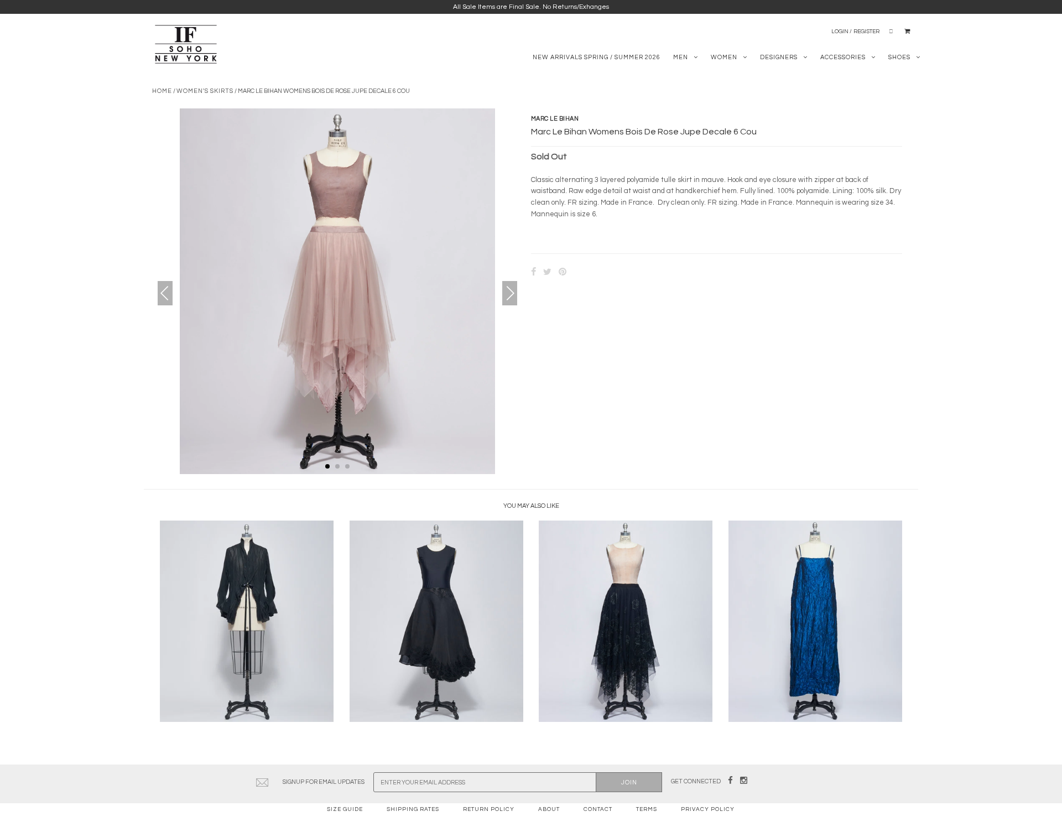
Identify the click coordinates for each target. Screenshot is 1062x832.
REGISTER (866, 31)
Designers (779, 57)
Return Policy (488, 809)
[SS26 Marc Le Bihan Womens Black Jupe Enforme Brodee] (436, 720)
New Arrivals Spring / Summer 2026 (596, 57)
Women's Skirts (204, 91)
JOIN (629, 782)
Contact (598, 809)
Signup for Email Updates (324, 782)
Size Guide (345, 809)
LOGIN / (841, 31)
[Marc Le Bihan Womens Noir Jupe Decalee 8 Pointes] (625, 720)
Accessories (843, 57)
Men (680, 57)
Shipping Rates (413, 809)
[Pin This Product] (562, 273)
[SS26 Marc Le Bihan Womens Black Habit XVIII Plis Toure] (247, 720)
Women (724, 57)
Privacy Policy (708, 809)
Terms (646, 809)
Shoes (899, 57)
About (549, 809)
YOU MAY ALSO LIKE (531, 506)
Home (162, 91)
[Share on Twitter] (547, 273)
